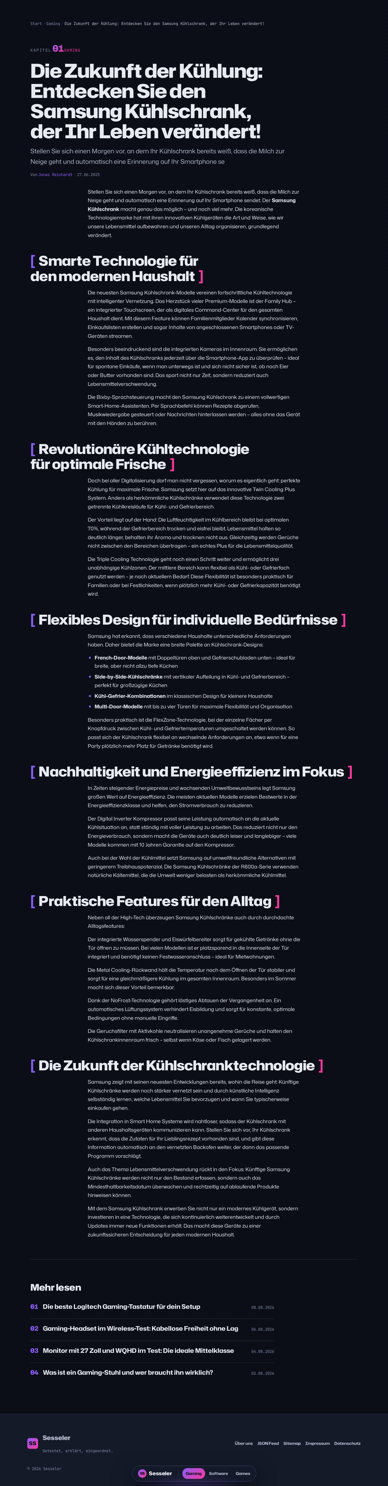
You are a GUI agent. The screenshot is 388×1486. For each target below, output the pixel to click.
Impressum (317, 1443)
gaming (72, 50)
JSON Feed (268, 1443)
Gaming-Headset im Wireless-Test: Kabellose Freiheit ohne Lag (140, 1328)
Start (36, 23)
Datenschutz (347, 1443)
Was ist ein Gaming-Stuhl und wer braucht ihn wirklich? (128, 1372)
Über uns (244, 1443)
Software (218, 1473)
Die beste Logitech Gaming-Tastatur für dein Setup (121, 1306)
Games (243, 1473)
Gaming (53, 23)
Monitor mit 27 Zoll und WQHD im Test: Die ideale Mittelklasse (138, 1350)
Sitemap (292, 1443)
